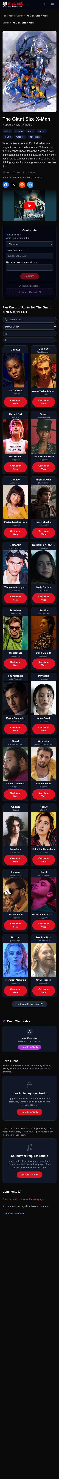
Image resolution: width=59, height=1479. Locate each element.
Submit (29, 276)
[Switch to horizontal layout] (29, 333)
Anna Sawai (43, 718)
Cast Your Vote (15, 402)
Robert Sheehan (43, 522)
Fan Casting (9, 15)
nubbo (21, 177)
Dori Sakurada (43, 653)
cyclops (19, 131)
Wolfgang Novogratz (15, 587)
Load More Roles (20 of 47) (29, 1004)
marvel (41, 131)
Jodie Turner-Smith (43, 456)
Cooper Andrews (15, 783)
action (7, 131)
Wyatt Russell (43, 980)
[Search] (44, 4)
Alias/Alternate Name (21, 262)
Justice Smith (15, 914)
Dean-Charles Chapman (43, 914)
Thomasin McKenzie (15, 980)
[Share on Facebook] (6, 185)
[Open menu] (52, 4)
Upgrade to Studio (29, 1047)
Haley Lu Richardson (43, 849)
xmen (30, 131)
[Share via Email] (30, 185)
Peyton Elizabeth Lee (15, 522)
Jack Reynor (15, 653)
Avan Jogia (15, 849)
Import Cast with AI (31, 292)
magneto (20, 137)
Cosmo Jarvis (43, 783)
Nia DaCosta (15, 390)
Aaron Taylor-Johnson (43, 391)
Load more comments (13, 1213)
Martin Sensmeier (15, 718)
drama (7, 137)
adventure (35, 137)
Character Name (14, 250)
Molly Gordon (43, 587)
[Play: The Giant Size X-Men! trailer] (29, 205)
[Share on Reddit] (22, 185)
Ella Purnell (15, 456)
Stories (20, 15)
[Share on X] (14, 185)
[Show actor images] (29, 340)
